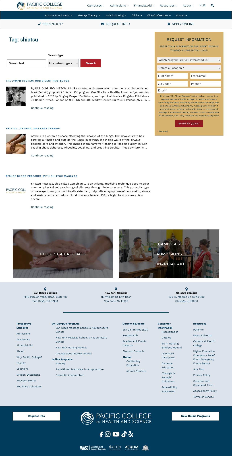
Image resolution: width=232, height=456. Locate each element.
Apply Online (183, 24)
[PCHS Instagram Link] (108, 436)
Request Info (36, 416)
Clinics (135, 15)
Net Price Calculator (29, 386)
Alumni (180, 15)
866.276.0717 (52, 24)
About (187, 5)
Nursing (60, 363)
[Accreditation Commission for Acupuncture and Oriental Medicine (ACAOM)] (133, 447)
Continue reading (42, 108)
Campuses (94, 5)
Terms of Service (203, 396)
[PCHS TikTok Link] (124, 436)
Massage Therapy (88, 15)
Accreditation (170, 331)
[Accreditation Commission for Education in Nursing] (116, 447)
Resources (167, 5)
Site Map (198, 369)
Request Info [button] (118, 24)
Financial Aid (143, 5)
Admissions (118, 5)
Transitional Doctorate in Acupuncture (80, 369)
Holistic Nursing (115, 15)
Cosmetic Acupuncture (70, 375)
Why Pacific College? (29, 357)
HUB (203, 5)
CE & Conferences (157, 15)
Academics (23, 339)
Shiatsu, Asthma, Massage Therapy (33, 128)
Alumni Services (136, 371)
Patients (198, 329)
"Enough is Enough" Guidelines (168, 377)
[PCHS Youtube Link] (116, 436)
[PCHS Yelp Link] (131, 436)
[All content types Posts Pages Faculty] (63, 63)
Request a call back (63, 254)
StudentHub (130, 335)
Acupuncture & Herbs (57, 15)
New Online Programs (195, 416)
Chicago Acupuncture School (74, 353)
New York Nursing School (71, 347)
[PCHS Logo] (116, 419)
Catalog (166, 337)
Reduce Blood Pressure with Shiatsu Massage (42, 176)
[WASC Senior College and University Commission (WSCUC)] (94, 447)
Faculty (21, 362)
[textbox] (173, 76)
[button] (213, 6)
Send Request (189, 123)
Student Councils (133, 351)
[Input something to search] (26, 63)
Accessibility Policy (205, 390)
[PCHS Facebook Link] (102, 436)
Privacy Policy (201, 375)
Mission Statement (28, 374)
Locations (22, 368)
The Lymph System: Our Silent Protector (37, 81)
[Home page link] (39, 6)
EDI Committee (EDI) (135, 329)
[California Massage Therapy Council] (147, 448)
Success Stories (26, 380)
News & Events (202, 335)
